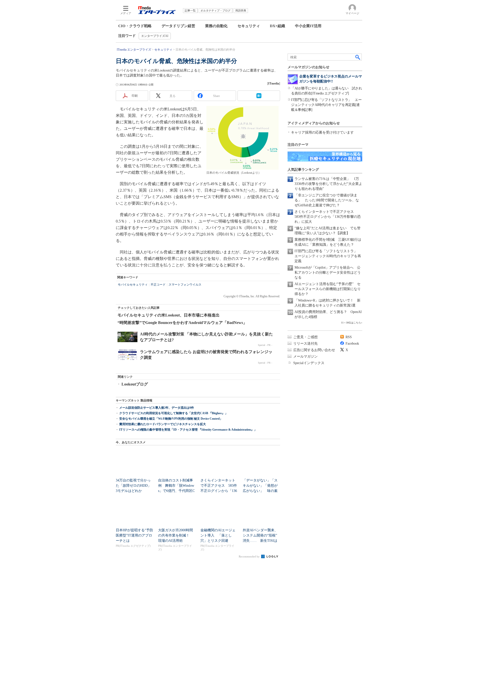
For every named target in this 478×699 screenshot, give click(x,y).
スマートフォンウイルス (185, 284)
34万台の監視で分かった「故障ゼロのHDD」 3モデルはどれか (135, 485)
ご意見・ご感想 (305, 337)
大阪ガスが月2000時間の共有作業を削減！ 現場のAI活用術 (175, 535)
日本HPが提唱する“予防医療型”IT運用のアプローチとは (134, 535)
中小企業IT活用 (308, 26)
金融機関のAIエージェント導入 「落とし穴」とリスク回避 (218, 535)
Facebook (352, 343)
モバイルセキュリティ (133, 284)
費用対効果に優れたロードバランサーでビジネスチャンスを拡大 (162, 424)
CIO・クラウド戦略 (135, 26)
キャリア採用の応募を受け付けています (322, 132)
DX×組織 (277, 26)
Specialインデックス (308, 363)
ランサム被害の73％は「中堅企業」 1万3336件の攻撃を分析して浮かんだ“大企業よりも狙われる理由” (328, 184)
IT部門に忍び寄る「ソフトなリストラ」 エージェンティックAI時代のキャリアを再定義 (328, 256)
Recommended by (249, 556)
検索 (358, 57)
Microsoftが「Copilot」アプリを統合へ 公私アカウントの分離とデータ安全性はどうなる (328, 272)
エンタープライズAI (154, 36)
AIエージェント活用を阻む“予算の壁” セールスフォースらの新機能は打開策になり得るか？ (328, 289)
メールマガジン (305, 356)
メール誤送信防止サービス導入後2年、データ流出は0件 (156, 407)
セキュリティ (249, 26)
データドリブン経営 (178, 26)
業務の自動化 (216, 26)
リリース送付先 (305, 343)
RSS (349, 337)
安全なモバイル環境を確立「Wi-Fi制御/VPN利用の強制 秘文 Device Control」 (171, 418)
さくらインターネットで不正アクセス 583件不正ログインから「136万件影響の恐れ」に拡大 (328, 217)
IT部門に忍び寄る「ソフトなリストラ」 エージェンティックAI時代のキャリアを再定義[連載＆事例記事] (326, 105)
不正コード (158, 284)
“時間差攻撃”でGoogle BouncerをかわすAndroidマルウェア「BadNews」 (182, 322)
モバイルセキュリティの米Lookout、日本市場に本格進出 (169, 315)
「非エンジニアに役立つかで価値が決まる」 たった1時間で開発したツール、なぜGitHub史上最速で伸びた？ (327, 200)
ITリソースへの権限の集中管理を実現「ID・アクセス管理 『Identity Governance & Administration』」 (188, 429)
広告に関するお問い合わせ (314, 350)
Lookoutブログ (134, 384)
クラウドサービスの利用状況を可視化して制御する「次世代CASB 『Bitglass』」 (173, 413)
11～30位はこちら (351, 322)
